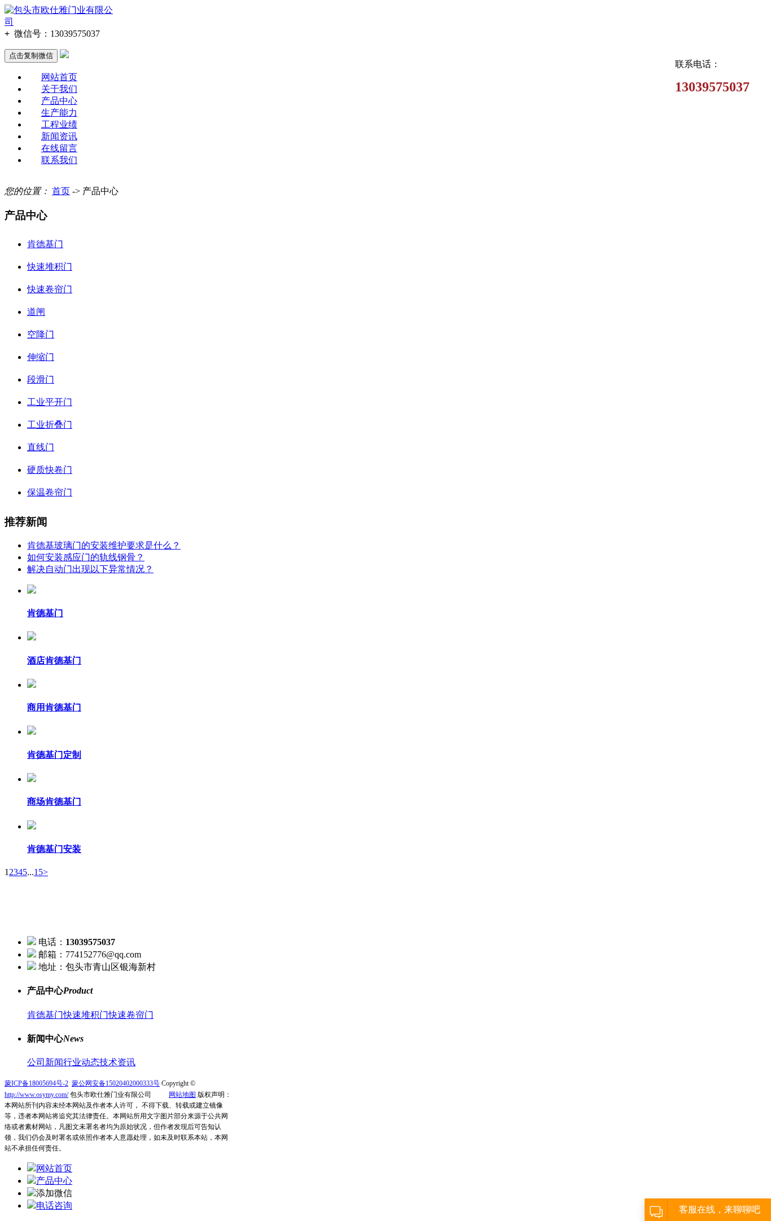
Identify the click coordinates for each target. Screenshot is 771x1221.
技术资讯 (117, 1062)
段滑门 (40, 379)
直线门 (40, 447)
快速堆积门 (49, 266)
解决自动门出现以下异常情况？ (90, 569)
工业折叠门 (49, 424)
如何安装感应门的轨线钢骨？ (85, 557)
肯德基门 (45, 244)
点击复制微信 (31, 55)
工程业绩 (59, 124)
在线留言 (59, 148)
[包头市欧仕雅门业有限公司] (62, 22)
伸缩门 (40, 357)
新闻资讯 (59, 136)
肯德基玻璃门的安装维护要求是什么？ (104, 545)
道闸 (36, 312)
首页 (61, 191)
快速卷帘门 (49, 289)
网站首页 (59, 77)
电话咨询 (54, 1205)
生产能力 (59, 112)
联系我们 (59, 160)
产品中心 (59, 101)
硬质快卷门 (49, 470)
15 (38, 872)
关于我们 (59, 89)
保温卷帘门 (49, 492)
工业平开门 (49, 402)
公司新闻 (45, 1062)
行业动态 (81, 1062)
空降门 (40, 334)
